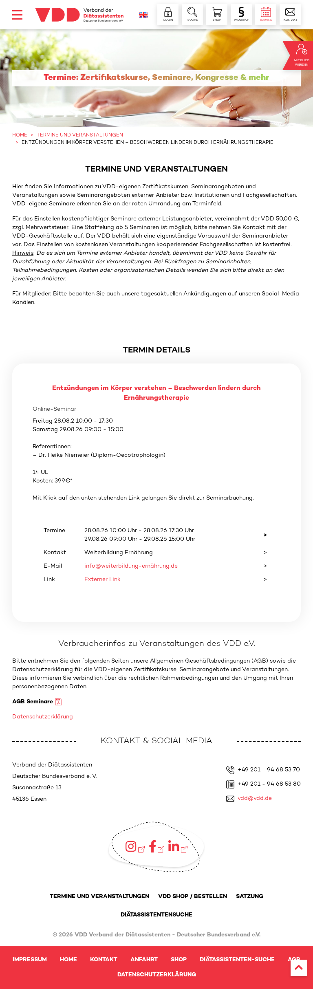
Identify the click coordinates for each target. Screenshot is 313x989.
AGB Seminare (32, 702)
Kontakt (103, 960)
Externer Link (102, 580)
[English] (143, 15)
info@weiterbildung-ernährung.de (131, 566)
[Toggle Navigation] (17, 15)
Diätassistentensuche (156, 915)
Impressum (30, 960)
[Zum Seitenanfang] (299, 968)
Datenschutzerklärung (42, 717)
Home (68, 960)
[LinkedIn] (177, 846)
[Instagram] (135, 846)
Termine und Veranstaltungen (99, 897)
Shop (179, 960)
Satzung (249, 897)
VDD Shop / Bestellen (192, 897)
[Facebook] (157, 846)
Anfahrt (144, 960)
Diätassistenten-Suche (237, 960)
